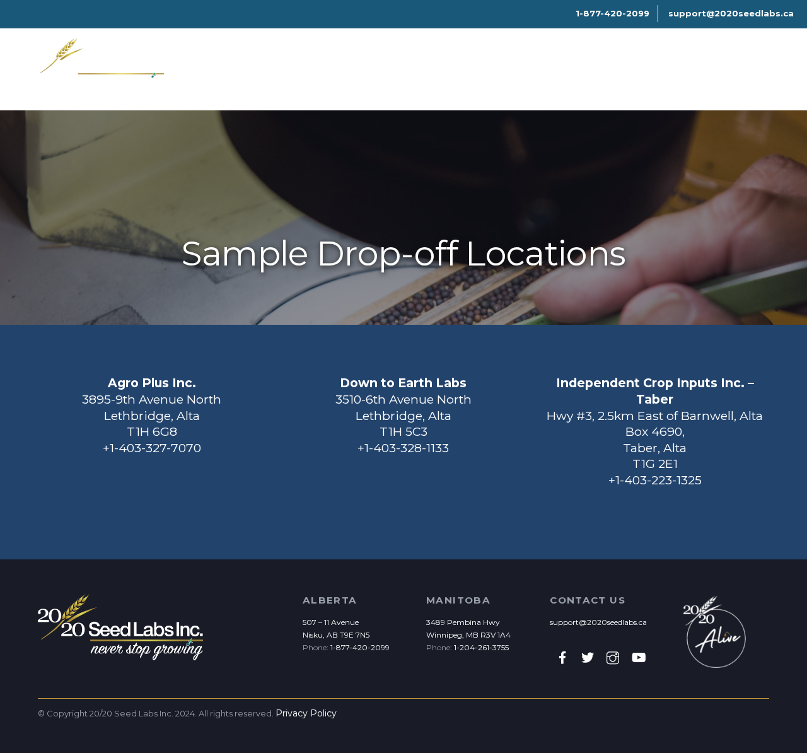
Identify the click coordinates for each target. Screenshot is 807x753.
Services (359, 79)
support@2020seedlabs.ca (598, 622)
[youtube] (638, 657)
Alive (493, 79)
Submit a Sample (652, 79)
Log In (732, 79)
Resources (431, 79)
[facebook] (562, 657)
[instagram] (612, 657)
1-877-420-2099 (360, 647)
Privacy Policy (306, 713)
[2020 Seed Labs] (101, 82)
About (300, 79)
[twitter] (587, 657)
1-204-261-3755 (481, 647)
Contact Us (555, 79)
